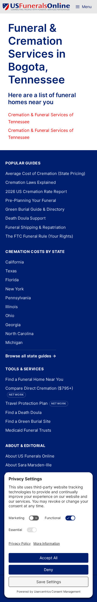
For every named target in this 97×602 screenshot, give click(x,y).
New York (14, 288)
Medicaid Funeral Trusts (28, 430)
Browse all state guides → (30, 355)
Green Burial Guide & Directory (34, 209)
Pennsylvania (18, 297)
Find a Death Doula (23, 412)
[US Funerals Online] (36, 6)
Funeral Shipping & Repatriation (35, 227)
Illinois (11, 306)
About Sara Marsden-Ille (28, 464)
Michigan (14, 342)
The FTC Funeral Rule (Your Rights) (39, 236)
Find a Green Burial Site (28, 421)
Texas (11, 270)
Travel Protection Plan (35, 403)
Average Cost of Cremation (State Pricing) (45, 173)
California (14, 262)
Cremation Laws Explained (30, 182)
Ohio (9, 315)
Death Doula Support (25, 218)
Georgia (12, 324)
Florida (12, 279)
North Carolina (19, 333)
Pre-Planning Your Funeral (30, 200)
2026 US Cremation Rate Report (36, 191)
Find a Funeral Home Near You (34, 379)
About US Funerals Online (29, 456)
